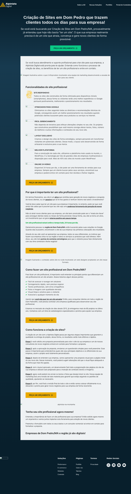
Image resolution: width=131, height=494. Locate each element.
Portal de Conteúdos (123, 5)
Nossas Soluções (95, 5)
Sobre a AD (81, 5)
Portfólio (109, 5)
